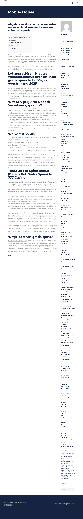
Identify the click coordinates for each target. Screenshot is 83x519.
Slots (62, 311)
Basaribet (64, 84)
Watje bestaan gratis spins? (17, 50)
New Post (63, 115)
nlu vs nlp (64, 239)
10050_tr (63, 243)
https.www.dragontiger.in (69, 330)
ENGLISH (63, 326)
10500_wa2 (64, 248)
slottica (63, 291)
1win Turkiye (64, 54)
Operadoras (64, 46)
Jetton (63, 426)
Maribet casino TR (66, 335)
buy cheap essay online (67, 193)
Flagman (63, 428)
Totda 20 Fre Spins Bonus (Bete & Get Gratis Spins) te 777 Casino (19, 47)
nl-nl (62, 212)
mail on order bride (66, 315)
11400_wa (63, 223)
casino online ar (66, 52)
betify (62, 225)
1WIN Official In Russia (67, 66)
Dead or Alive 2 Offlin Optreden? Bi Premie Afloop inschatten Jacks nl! (67, 470)
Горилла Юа (64, 205)
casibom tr (64, 364)
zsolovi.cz (64, 241)
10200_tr (63, 278)
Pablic (62, 433)
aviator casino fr (66, 386)
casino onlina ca (66, 61)
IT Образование (65, 168)
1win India (63, 86)
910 (61, 257)
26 (61, 391)
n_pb (62, 179)
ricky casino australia (67, 148)
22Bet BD (63, 402)
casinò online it (65, 48)
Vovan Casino (65, 232)
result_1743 (64, 366)
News (62, 43)
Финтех (63, 172)
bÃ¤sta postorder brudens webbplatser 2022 (67, 136)
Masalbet (63, 90)
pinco (62, 79)
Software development (68, 108)
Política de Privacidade (9, 508)
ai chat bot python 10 (67, 214)
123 (61, 417)
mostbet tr (64, 75)
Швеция (63, 352)
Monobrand (64, 419)
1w (61, 77)
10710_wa (63, 252)
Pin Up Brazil (64, 368)
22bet (62, 370)
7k (61, 424)
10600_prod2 (64, 320)
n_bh (62, 175)
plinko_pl (63, 382)
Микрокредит (65, 207)
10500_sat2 (64, 319)
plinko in (63, 404)
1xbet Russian (65, 88)
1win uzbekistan (65, 71)
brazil (62, 234)
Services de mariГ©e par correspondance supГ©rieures (68, 360)
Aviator (63, 147)
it (61, 263)
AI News (63, 106)
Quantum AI (64, 219)
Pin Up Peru (64, 102)
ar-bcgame (64, 189)
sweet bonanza (65, 354)
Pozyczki (63, 191)
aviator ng (64, 388)
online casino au (66, 50)
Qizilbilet (64, 141)
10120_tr (63, 280)
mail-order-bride (66, 379)
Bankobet (63, 93)
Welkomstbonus (14, 45)
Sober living (64, 161)
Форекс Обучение (66, 124)
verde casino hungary (67, 95)
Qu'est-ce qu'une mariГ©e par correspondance (66, 298)
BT (61, 170)
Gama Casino (64, 132)
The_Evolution (65, 301)
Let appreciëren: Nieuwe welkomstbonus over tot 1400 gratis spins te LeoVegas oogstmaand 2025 (19, 39)
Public (62, 444)
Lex (61, 431)
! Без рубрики (65, 118)
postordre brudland (67, 259)
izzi (62, 390)
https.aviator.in (66, 328)
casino (63, 64)
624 (62, 303)
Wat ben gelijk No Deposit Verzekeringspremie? (16, 43)
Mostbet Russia (65, 82)
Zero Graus (68, 505)
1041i (62, 348)
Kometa (63, 422)
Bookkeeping (64, 157)
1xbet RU (63, 437)
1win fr (63, 408)
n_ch (62, 181)
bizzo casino (64, 139)
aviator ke (64, 409)
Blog (62, 155)
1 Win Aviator (64, 420)
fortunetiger (65, 333)
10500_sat (63, 282)
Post (62, 442)
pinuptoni (64, 166)
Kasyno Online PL (66, 70)
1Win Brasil (64, 100)
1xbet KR (63, 384)
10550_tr (63, 200)
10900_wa (63, 250)
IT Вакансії (64, 159)
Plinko (62, 218)
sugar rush (64, 324)
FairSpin (63, 372)
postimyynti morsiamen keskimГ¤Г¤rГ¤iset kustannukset (68, 186)
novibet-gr (64, 230)
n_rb (62, 177)
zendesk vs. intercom (67, 236)
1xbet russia (64, 397)
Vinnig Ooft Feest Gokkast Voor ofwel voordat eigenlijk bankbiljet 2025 (67, 461)
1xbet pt (63, 400)
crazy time (64, 356)
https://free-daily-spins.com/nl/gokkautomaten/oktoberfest (33, 109)
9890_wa (63, 227)
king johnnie (64, 59)
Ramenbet (63, 104)
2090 (62, 350)
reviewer (63, 435)
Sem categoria (65, 41)
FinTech (63, 113)
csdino (63, 411)
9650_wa (63, 202)
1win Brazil (64, 73)
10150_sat (63, 285)
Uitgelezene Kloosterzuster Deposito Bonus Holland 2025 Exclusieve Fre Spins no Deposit (67, 456)
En (61, 120)
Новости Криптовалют (67, 126)
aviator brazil (65, 173)
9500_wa (63, 221)
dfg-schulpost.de (66, 446)
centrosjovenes (65, 439)
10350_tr (63, 245)
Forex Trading (65, 122)
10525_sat (63, 322)
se (61, 317)
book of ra (64, 337)
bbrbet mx (64, 143)
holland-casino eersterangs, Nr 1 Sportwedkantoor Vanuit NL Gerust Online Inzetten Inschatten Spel (68, 476)
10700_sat (63, 284)
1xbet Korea (64, 313)
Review (63, 406)
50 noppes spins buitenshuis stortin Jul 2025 (67, 466)
